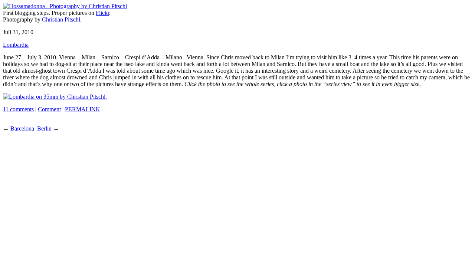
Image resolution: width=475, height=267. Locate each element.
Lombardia (16, 45)
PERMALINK (82, 109)
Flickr (102, 13)
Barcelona (22, 128)
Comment (49, 109)
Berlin (44, 128)
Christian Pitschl (61, 19)
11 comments (18, 109)
